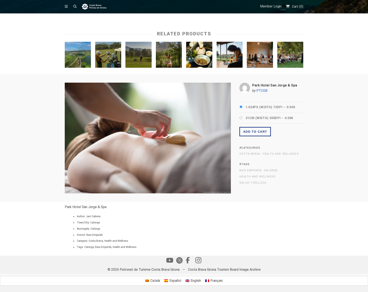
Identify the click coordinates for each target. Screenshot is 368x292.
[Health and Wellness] (199, 56)
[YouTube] (169, 261)
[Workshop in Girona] (290, 56)
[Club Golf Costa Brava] (138, 56)
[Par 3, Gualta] (169, 56)
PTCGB (261, 91)
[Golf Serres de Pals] (108, 56)
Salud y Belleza (252, 182)
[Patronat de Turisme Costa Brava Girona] (94, 7)
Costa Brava (249, 153)
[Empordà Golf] (78, 56)
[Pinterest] (198, 261)
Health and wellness (280, 153)
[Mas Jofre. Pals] (230, 56)
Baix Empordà (250, 170)
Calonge (271, 170)
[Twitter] (178, 261)
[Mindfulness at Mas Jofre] (260, 56)
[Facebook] (187, 261)
